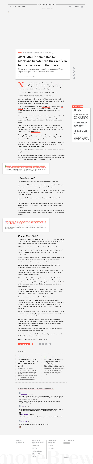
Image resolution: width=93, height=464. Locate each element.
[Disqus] (41, 409)
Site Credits (66, 457)
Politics (20, 52)
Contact (50, 443)
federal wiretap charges (36, 146)
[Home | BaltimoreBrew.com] (46, 4)
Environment (35, 450)
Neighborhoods (36, 453)
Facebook (70, 6)
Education (34, 448)
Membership (51, 448)
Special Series (20, 442)
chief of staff (37, 103)
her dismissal (46, 106)
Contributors (51, 442)
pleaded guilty (22, 146)
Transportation (36, 458)
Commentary (35, 443)
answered (58, 99)
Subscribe (66, 443)
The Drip (18, 443)
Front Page (19, 440)
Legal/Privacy (51, 447)
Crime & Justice (36, 445)
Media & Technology (37, 451)
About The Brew (52, 440)
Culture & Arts (36, 447)
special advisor (35, 131)
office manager (36, 302)
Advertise (50, 445)
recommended (59, 83)
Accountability (36, 440)
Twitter (72, 6)
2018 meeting (34, 226)
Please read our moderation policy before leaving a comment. (36, 389)
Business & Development (38, 442)
